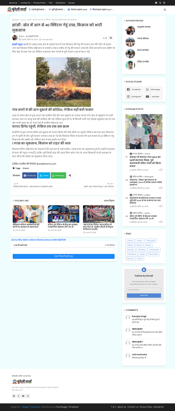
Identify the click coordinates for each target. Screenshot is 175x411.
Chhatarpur (154, 249)
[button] (165, 9)
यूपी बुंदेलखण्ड (57, 9)
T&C (51, 3)
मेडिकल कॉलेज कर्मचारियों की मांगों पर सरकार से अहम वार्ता (26, 226)
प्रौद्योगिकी (62, 240)
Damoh (130, 258)
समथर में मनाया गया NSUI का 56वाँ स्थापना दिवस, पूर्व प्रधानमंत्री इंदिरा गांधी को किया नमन (145, 162)
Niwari (139, 245)
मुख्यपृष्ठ (15, 20)
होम (12, 240)
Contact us (26, 3)
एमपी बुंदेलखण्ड (37, 9)
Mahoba (130, 249)
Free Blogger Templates (67, 407)
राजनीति (53, 240)
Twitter (46, 175)
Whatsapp (60, 175)
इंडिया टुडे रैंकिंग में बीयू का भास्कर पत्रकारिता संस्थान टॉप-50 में (63, 226)
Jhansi (23, 20)
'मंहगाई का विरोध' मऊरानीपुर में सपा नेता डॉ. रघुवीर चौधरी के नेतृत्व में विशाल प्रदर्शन (98, 227)
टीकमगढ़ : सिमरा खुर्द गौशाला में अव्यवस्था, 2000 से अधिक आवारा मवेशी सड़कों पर (146, 182)
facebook (136, 89)
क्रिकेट (26, 240)
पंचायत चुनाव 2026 (78, 9)
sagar (142, 254)
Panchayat (153, 254)
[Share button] (70, 175)
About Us (13, 3)
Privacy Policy (39, 3)
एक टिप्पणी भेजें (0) (63, 256)
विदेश (20, 240)
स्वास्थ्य (47, 240)
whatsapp (155, 89)
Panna (139, 258)
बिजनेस (40, 240)
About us (122, 407)
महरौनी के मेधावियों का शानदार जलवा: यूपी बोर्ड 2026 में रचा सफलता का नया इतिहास (145, 200)
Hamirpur (142, 249)
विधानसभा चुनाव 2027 (102, 9)
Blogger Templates (31, 407)
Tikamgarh (150, 240)
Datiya (148, 245)
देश (16, 240)
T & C (113, 407)
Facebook (31, 175)
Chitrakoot (131, 254)
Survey (71, 3)
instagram (136, 96)
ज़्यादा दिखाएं (109, 200)
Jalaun (139, 240)
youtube (155, 96)
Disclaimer (61, 3)
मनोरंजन (33, 240)
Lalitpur (130, 245)
